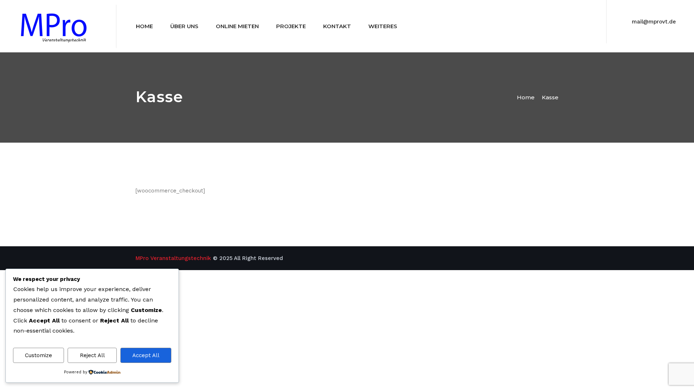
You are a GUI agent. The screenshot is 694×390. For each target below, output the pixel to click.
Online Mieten (237, 26)
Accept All (145, 355)
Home (144, 26)
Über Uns (184, 26)
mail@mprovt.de (654, 21)
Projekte (291, 26)
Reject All (92, 355)
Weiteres (382, 26)
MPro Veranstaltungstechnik (173, 258)
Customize (38, 355)
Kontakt (337, 26)
